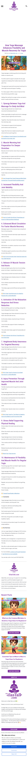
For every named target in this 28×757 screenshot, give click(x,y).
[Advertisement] (14, 27)
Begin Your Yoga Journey (9, 453)
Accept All (14, 746)
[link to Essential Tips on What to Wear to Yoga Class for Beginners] (14, 645)
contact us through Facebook (18, 551)
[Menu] (2, 6)
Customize (14, 750)
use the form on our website (10, 554)
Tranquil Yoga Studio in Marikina (11, 493)
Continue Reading (14, 632)
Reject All (14, 754)
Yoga (21, 53)
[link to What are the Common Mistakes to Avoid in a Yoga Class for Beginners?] (14, 606)
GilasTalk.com (13, 53)
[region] (14, 745)
